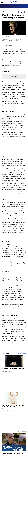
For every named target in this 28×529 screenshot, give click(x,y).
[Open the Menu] (2, 2)
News (3, 12)
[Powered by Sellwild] (24, 431)
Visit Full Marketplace (21, 353)
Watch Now (24, 2)
